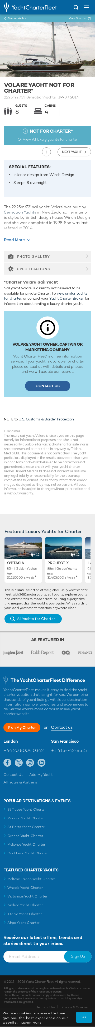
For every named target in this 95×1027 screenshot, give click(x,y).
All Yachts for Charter (36, 618)
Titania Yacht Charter (24, 914)
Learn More (31, 1022)
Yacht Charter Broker (66, 298)
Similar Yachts (17, 18)
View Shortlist (80, 18)
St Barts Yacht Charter (26, 827)
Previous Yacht (46, 151)
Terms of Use (45, 1007)
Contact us (61, 727)
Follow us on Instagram (30, 763)
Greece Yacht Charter (25, 835)
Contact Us (48, 386)
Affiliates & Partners (20, 782)
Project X (58, 562)
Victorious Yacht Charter (27, 896)
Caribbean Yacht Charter (27, 853)
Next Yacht (72, 152)
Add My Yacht (41, 774)
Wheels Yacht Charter (25, 887)
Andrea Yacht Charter (25, 905)
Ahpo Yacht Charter (23, 922)
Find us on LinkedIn (41, 763)
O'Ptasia (15, 562)
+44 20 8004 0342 (23, 750)
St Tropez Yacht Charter (26, 809)
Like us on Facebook (7, 763)
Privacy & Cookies (74, 1007)
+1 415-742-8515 (69, 750)
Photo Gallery (33, 256)
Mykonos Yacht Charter (26, 844)
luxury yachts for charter (57, 139)
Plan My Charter (22, 727)
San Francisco (65, 741)
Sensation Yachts (20, 212)
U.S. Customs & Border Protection (46, 419)
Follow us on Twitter (19, 763)
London (10, 741)
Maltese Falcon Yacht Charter (31, 879)
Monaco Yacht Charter (25, 818)
